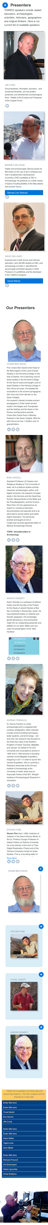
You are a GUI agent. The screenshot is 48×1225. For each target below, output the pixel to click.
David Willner (13, 280)
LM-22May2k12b (19, 646)
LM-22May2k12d (19, 653)
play (10, 638)
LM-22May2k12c (19, 649)
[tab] (24, 192)
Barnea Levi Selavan (17, 192)
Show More (12, 858)
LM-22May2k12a (19, 642)
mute (34, 638)
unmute (38, 638)
